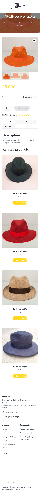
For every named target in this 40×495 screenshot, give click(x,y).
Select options (21, 203)
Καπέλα (5, 441)
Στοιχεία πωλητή (26, 433)
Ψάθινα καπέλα (24, 23)
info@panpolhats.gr (12, 417)
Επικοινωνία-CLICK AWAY (9, 446)
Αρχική (5, 429)
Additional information (25, 122)
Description (8, 122)
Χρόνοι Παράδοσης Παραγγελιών (27, 438)
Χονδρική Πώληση (9, 437)
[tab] (8, 122)
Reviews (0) (9, 126)
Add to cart (22, 108)
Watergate (22, 490)
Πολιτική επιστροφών (27, 429)
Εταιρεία (6, 433)
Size (4, 96)
